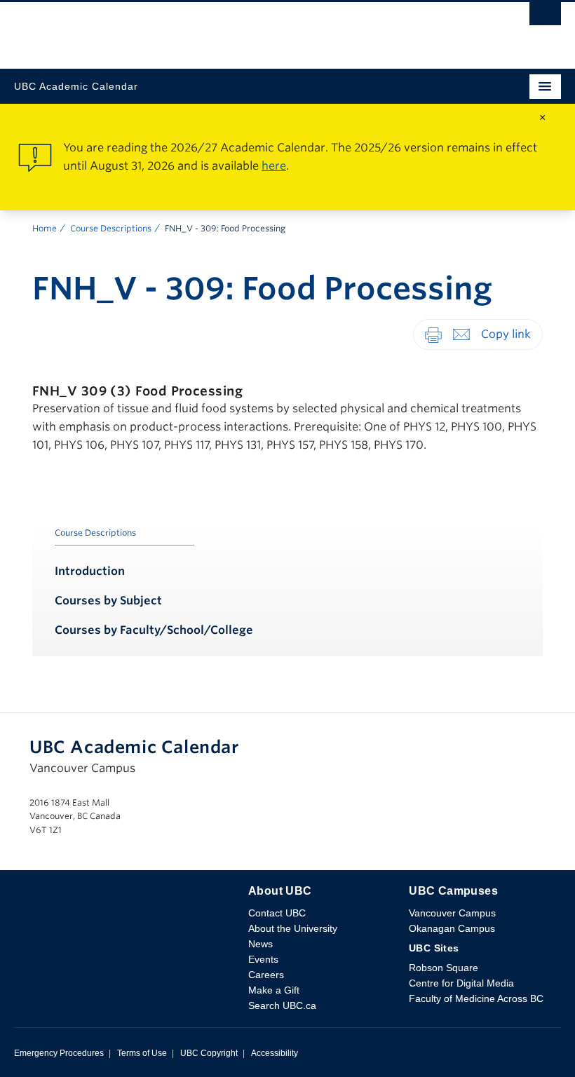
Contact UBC (277, 913)
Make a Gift (273, 990)
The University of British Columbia (205, 28)
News (260, 943)
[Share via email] (461, 334)
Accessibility (274, 1053)
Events (263, 959)
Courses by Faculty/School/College (154, 630)
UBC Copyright (209, 1053)
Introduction (90, 571)
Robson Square (443, 967)
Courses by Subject (108, 600)
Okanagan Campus (452, 928)
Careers (266, 974)
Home (44, 228)
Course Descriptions (110, 228)
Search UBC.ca (282, 1005)
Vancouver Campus (452, 913)
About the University (292, 928)
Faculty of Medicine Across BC (476, 998)
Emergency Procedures (59, 1053)
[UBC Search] (545, 17)
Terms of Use (142, 1053)
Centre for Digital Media (461, 983)
